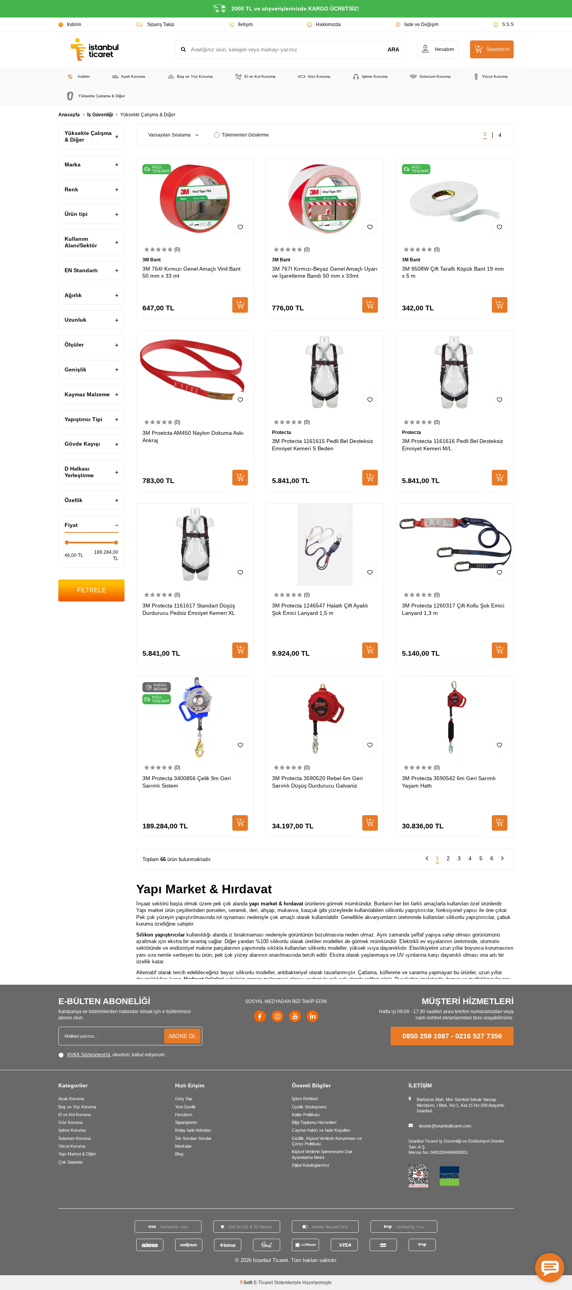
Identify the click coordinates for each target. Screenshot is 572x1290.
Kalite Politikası (306, 1114)
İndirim (74, 24)
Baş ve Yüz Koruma (195, 76)
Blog (179, 1154)
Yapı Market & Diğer (77, 1154)
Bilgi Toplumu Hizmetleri (314, 1122)
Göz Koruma (319, 76)
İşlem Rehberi (305, 1098)
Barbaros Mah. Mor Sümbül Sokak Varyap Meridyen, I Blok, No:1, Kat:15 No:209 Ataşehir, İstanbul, (461, 1105)
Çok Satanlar (70, 1162)
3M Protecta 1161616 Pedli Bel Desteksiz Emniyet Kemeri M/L (452, 445)
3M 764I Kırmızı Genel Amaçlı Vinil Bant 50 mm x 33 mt (191, 272)
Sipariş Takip (160, 24)
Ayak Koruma (133, 76)
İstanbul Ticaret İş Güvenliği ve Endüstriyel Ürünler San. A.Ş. (456, 1144)
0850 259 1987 (425, 1036)
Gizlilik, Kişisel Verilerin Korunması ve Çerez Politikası (327, 1141)
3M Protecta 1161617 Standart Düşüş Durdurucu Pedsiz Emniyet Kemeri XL (188, 609)
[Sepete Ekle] (240, 305)
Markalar (183, 1146)
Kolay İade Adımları (193, 1130)
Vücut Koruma (495, 76)
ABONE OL (182, 1036)
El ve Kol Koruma (259, 76)
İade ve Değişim (421, 24)
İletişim (245, 24)
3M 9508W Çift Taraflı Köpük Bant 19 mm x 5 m (453, 272)
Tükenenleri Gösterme (245, 135)
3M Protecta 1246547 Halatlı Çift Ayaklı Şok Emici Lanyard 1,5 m (320, 609)
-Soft (247, 1282)
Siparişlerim (186, 1122)
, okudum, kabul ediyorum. (116, 1054)
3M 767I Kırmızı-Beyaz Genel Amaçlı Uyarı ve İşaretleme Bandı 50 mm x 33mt (324, 272)
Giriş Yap (183, 1098)
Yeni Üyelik (185, 1106)
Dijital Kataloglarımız (311, 1165)
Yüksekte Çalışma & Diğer (101, 96)
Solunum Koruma (435, 76)
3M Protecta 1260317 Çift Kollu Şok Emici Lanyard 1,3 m (453, 609)
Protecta (281, 432)
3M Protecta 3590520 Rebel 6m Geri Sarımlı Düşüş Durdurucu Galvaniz (317, 782)
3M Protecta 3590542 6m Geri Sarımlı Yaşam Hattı (449, 782)
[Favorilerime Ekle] (240, 227)
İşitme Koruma (375, 76)
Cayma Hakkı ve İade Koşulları (321, 1130)
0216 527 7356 (478, 1036)
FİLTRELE (91, 590)
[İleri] (502, 859)
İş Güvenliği (100, 114)
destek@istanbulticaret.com (445, 1126)
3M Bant (151, 260)
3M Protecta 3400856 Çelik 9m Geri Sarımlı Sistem (186, 782)
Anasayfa (69, 114)
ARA (393, 49)
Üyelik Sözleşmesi (309, 1106)
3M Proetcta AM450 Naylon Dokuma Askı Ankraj (193, 436)
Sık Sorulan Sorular (193, 1138)
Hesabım (183, 1114)
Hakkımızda (328, 24)
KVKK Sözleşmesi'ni (88, 1054)
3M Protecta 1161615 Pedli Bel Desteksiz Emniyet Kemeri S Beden (322, 445)
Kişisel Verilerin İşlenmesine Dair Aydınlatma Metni (322, 1154)
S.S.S (508, 24)
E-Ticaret (263, 1282)
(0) (177, 249)
